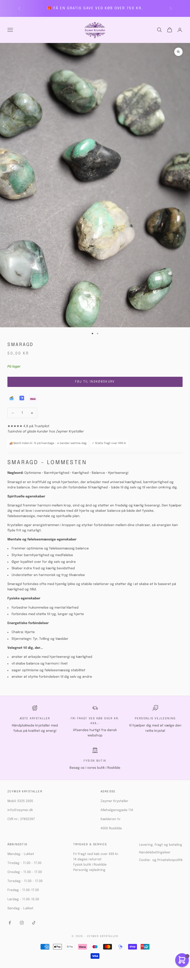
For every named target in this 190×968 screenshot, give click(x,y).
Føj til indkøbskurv (95, 381)
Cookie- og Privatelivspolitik (161, 860)
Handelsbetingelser (155, 852)
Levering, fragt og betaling (160, 844)
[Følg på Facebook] (9, 922)
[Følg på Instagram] (21, 922)
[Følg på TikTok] (34, 922)
